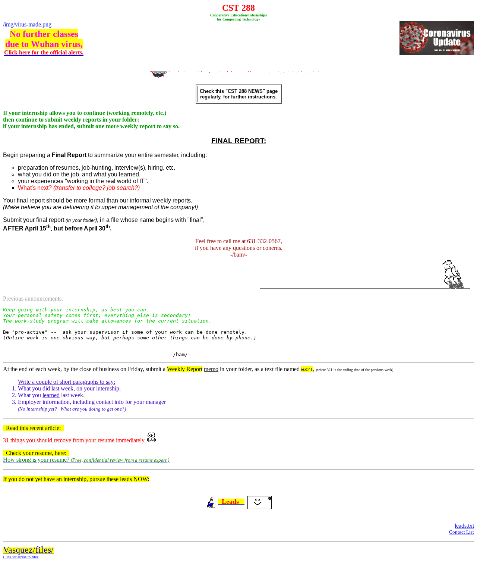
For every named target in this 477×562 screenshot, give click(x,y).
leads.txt (464, 525)
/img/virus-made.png (27, 24)
